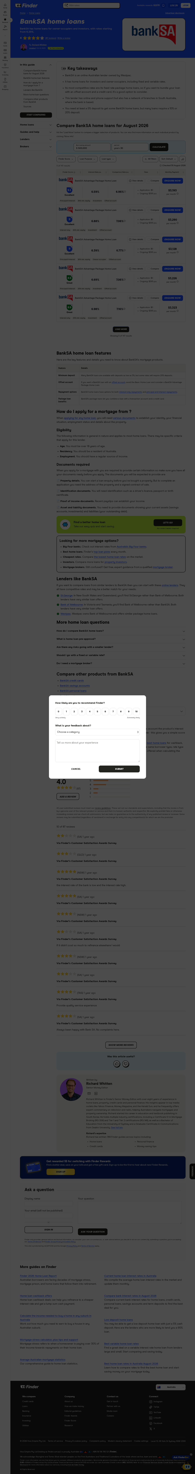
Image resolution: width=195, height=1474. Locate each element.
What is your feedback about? (73, 725)
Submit (119, 769)
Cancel (76, 769)
